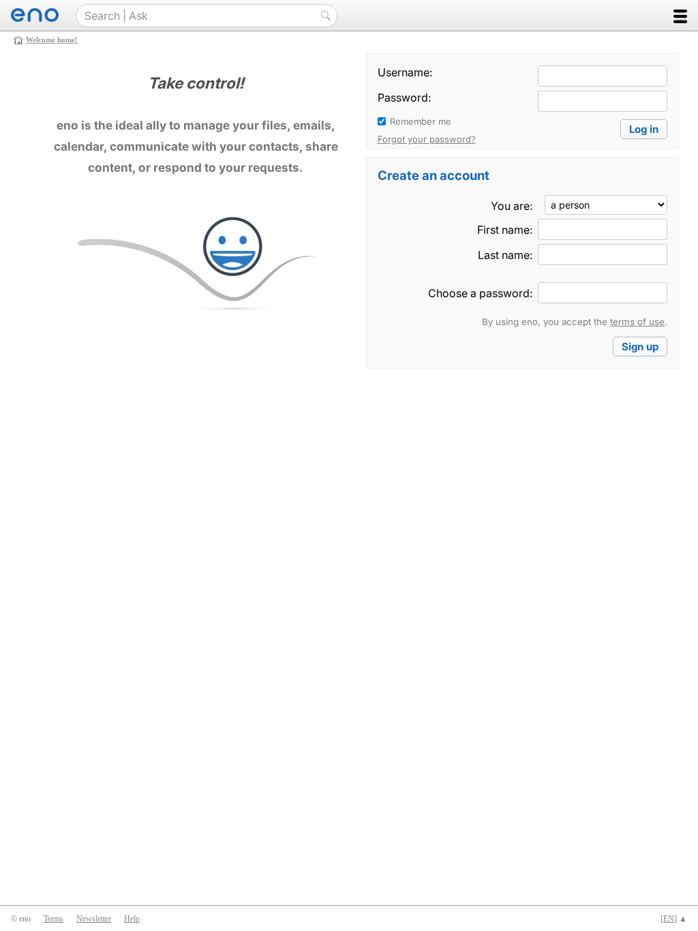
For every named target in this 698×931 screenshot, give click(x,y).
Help (132, 919)
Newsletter (93, 919)
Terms (53, 919)
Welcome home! (52, 39)
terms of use (637, 321)
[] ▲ (674, 919)
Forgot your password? (427, 139)
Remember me (420, 121)
